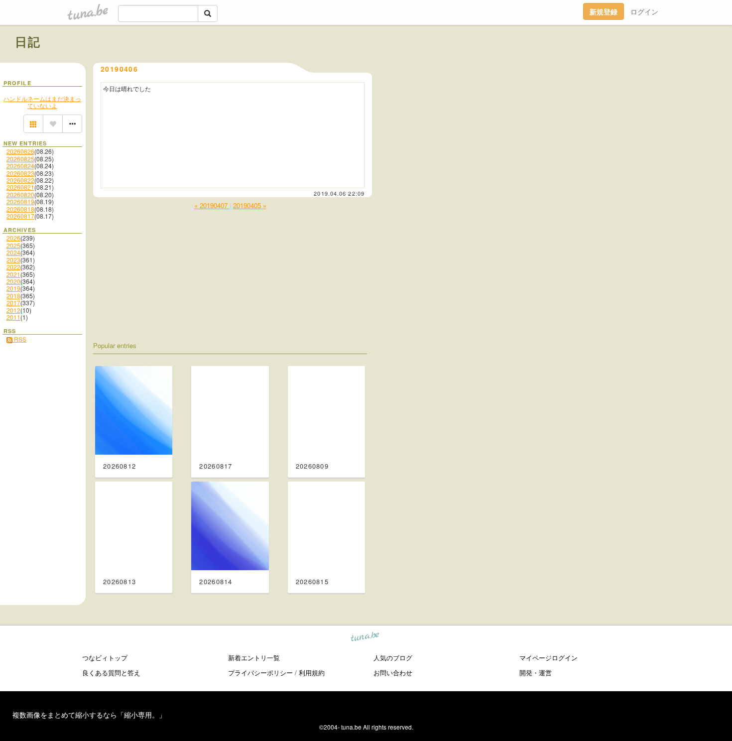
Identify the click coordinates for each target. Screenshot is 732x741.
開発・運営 (535, 672)
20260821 (20, 187)
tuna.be (365, 638)
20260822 (20, 180)
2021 (13, 274)
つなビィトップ (104, 657)
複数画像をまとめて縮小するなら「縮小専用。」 (89, 715)
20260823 (20, 173)
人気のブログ (392, 657)
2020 (13, 281)
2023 (13, 259)
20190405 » (249, 205)
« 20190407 (212, 205)
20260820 (20, 194)
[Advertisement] (603, 64)
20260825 (20, 158)
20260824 (20, 165)
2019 (13, 288)
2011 (13, 317)
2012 (13, 310)
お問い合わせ (392, 672)
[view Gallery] (33, 124)
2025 (13, 245)
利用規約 (312, 672)
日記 (28, 41)
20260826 (20, 151)
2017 (13, 302)
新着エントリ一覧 (254, 657)
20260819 (20, 201)
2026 (13, 238)
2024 (13, 252)
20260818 (20, 209)
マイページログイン (548, 657)
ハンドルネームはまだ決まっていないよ (42, 102)
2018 (13, 295)
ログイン (644, 11)
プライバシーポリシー (260, 672)
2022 (13, 266)
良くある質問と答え (111, 672)
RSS (19, 339)
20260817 (20, 216)
